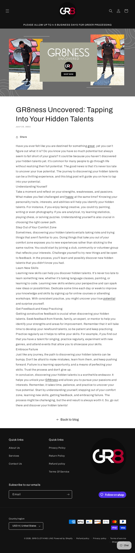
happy (69, 196)
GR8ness (51, 379)
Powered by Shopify (63, 538)
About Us (14, 448)
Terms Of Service (59, 471)
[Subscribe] (68, 494)
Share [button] (23, 137)
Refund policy (57, 463)
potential (109, 298)
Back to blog (69, 419)
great (91, 145)
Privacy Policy (57, 448)
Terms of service (118, 538)
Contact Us (15, 463)
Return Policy (57, 455)
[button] (7, 11)
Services (14, 455)
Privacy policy (100, 538)
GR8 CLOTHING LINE (42, 538)
